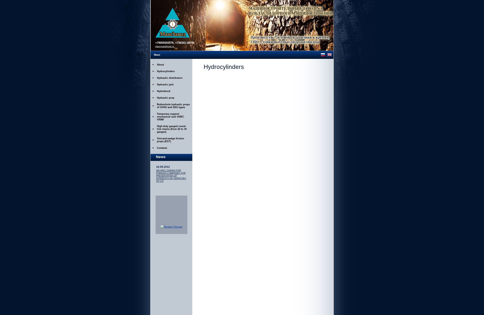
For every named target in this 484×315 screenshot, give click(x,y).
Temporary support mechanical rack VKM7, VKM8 (170, 116)
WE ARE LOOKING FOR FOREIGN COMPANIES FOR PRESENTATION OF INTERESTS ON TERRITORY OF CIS (171, 175)
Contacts (162, 148)
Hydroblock (163, 91)
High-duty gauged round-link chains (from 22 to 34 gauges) (172, 129)
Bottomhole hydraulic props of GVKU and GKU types (173, 106)
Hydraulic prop (165, 97)
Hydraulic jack (165, 84)
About (160, 64)
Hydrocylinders (166, 71)
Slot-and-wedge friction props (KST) (170, 140)
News (157, 54)
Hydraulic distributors (169, 77)
